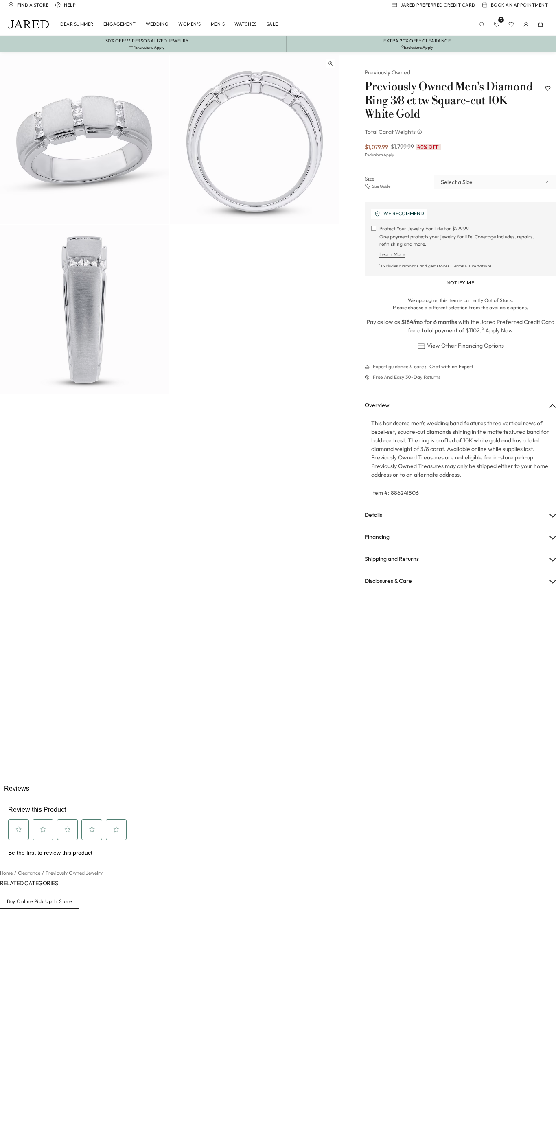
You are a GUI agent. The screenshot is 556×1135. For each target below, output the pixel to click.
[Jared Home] (28, 24)
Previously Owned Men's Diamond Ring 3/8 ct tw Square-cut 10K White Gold (448, 100)
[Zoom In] (330, 63)
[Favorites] (511, 24)
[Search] (482, 24)
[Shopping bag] (540, 24)
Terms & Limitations (472, 266)
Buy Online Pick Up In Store (39, 901)
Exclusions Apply (379, 154)
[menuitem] (77, 24)
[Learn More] (420, 131)
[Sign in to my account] (526, 24)
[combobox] (495, 182)
